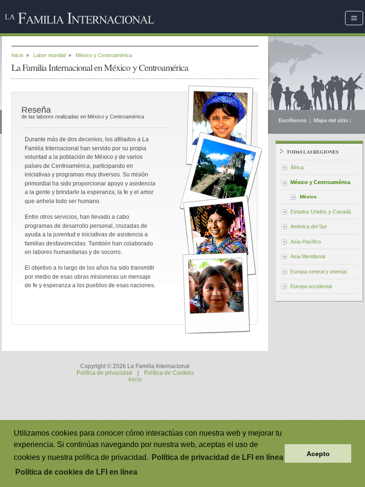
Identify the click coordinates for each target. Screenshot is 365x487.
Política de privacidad (104, 373)
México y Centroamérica (320, 182)
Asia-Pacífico (305, 241)
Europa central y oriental (318, 271)
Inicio (17, 55)
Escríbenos (293, 120)
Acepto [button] (318, 454)
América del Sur (308, 226)
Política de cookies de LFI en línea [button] (76, 472)
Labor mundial (49, 55)
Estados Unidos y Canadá (320, 211)
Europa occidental (311, 286)
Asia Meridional (307, 256)
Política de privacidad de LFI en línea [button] (217, 457)
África (297, 167)
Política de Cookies (169, 373)
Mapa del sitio (331, 120)
